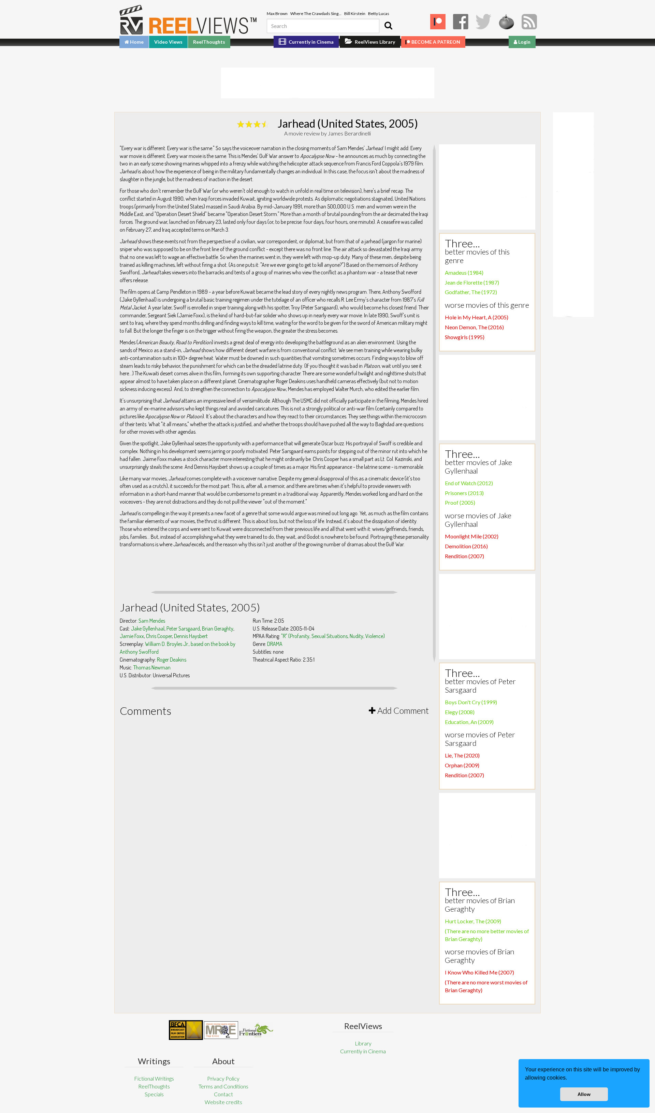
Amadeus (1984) (464, 272)
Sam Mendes (152, 620)
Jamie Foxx (132, 636)
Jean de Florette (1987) (472, 282)
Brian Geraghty (217, 628)
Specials (154, 1094)
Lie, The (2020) (462, 755)
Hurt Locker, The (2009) (473, 921)
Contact (223, 1094)
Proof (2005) (460, 502)
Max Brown (277, 13)
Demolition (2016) (466, 546)
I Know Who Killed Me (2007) (479, 972)
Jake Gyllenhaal (147, 628)
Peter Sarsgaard (183, 628)
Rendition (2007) (464, 556)
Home (136, 42)
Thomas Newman (152, 667)
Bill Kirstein (354, 13)
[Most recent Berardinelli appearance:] (256, 1030)
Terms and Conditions (223, 1086)
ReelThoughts (209, 42)
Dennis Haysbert (191, 636)
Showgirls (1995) (464, 337)
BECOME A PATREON (435, 42)
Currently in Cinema (311, 42)
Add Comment (402, 710)
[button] (569, 1079)
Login (523, 42)
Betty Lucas (378, 13)
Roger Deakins (171, 659)
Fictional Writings (154, 1078)
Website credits (223, 1102)
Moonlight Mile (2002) (471, 536)
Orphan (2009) (462, 765)
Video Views (168, 42)
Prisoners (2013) (464, 493)
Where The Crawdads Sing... (315, 13)
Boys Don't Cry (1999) (471, 702)
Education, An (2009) (469, 722)
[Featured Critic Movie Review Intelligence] (186, 1030)
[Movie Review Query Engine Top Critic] (221, 1030)
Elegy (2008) (460, 712)
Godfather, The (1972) (471, 292)
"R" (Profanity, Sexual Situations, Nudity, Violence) (333, 636)
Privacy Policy (223, 1078)
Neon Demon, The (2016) (474, 327)
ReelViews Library (374, 42)
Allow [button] (584, 1094)
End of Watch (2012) (469, 483)
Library (363, 1043)
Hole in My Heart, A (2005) (476, 317)
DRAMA (274, 643)
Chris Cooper (159, 636)
